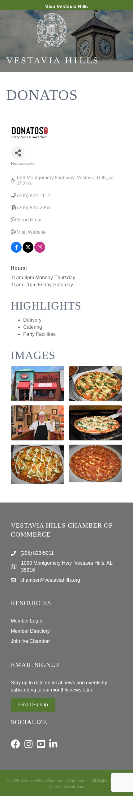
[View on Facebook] (16, 251)
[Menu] (119, 92)
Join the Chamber (30, 641)
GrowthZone (74, 786)
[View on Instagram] (39, 251)
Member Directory (30, 631)
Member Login (26, 620)
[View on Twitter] (28, 251)
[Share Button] (18, 153)
